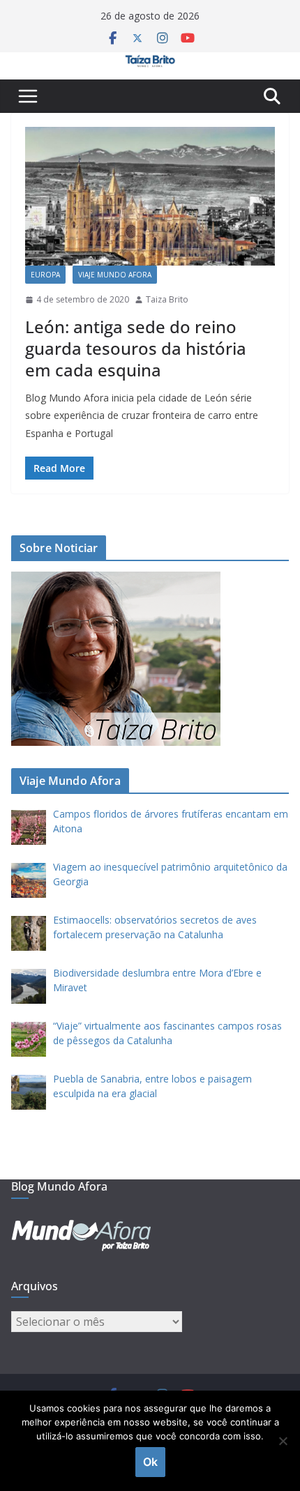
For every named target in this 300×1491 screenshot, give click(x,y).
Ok (150, 1462)
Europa (45, 275)
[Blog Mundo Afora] (150, 62)
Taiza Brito (167, 299)
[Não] (283, 1441)
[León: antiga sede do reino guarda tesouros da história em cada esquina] (150, 196)
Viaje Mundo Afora (114, 275)
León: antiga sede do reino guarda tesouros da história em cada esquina (135, 348)
